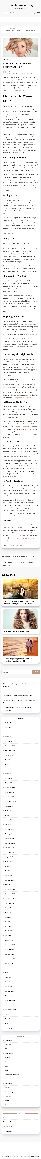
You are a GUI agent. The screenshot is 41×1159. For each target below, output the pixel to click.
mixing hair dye (21, 426)
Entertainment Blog (20, 5)
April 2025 (8, 769)
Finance (7, 1062)
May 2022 (8, 922)
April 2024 (8, 820)
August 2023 (9, 857)
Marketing (8, 1083)
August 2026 (9, 723)
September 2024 (10, 801)
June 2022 (8, 917)
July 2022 (8, 912)
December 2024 (10, 787)
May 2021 (8, 977)
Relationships (9, 1092)
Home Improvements (12, 1075)
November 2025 (10, 746)
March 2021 (8, 986)
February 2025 (9, 778)
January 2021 (9, 996)
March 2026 (9, 736)
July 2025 (8, 760)
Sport (7, 1100)
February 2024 (9, 829)
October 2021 (9, 954)
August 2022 (9, 908)
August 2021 (9, 963)
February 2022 (9, 935)
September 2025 (10, 750)
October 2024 (9, 797)
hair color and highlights (16, 90)
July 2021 (8, 968)
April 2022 (8, 926)
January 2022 (9, 940)
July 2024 (8, 811)
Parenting (8, 1087)
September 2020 (10, 1009)
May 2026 (8, 727)
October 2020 (9, 1005)
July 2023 (8, 861)
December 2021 (10, 945)
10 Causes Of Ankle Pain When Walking (15, 691)
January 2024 (9, 834)
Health (7, 1070)
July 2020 (8, 1019)
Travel (7, 1105)
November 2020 (10, 1000)
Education (8, 1049)
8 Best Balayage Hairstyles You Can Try (18, 631)
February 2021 (9, 991)
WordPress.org (8, 1131)
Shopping (8, 1096)
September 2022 (10, 903)
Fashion (5, 59)
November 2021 (10, 949)
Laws (6, 1079)
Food (6, 1066)
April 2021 (8, 982)
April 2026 (8, 732)
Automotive (9, 1040)
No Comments (28, 73)
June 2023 (8, 866)
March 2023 (8, 875)
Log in (5, 1117)
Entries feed (7, 1122)
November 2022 (10, 894)
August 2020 (9, 1014)
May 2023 (8, 871)
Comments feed (8, 1126)
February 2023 (9, 880)
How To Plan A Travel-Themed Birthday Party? (18, 695)
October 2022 (9, 898)
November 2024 (10, 792)
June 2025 (8, 764)
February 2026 (9, 741)
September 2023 (10, 852)
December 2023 (10, 838)
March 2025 (9, 773)
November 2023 (10, 843)
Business (8, 1044)
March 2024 (9, 824)
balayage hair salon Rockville (22, 398)
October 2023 (9, 848)
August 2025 (9, 755)
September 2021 (10, 959)
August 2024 (9, 806)
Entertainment (9, 1053)
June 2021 (8, 972)
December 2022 (10, 889)
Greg (8, 71)
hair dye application (15, 281)
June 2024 (8, 815)
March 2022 (8, 931)
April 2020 (8, 1028)
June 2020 (8, 1023)
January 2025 (9, 783)
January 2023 (9, 885)
